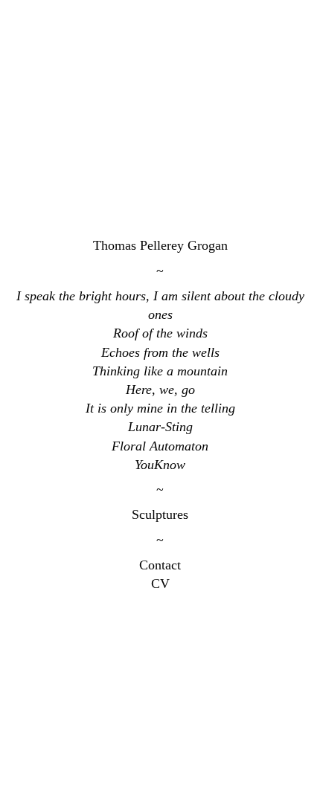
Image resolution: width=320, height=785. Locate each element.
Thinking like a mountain (160, 371)
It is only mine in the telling (160, 408)
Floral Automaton (160, 446)
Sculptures (160, 514)
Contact (160, 565)
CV (160, 583)
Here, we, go (160, 389)
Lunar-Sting (160, 426)
